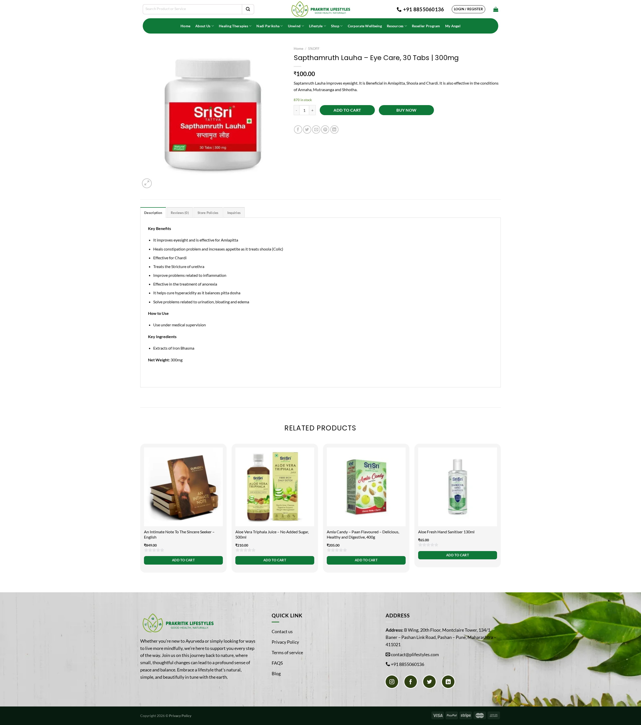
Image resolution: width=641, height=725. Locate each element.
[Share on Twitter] (307, 129)
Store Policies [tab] (208, 213)
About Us (202, 26)
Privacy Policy (285, 642)
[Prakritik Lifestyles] (320, 9)
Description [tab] (153, 213)
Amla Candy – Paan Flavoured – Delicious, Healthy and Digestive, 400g (363, 534)
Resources (395, 26)
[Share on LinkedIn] (334, 129)
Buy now (406, 110)
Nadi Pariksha (267, 26)
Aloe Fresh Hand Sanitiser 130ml (446, 531)
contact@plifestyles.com (415, 654)
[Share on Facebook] (298, 129)
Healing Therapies (233, 26)
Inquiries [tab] (234, 213)
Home (185, 26)
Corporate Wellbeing (365, 26)
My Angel (452, 26)
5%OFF (313, 49)
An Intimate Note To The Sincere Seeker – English (179, 534)
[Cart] (495, 9)
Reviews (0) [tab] (180, 213)
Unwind (294, 26)
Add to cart (347, 110)
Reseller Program (426, 26)
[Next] (500, 511)
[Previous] (140, 511)
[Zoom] (147, 183)
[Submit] (248, 9)
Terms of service (287, 652)
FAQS (277, 663)
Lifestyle (316, 26)
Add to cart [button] (183, 560)
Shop (335, 26)
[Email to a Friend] (316, 129)
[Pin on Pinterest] (325, 129)
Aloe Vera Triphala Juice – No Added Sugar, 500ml (272, 534)
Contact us (282, 631)
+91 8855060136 (407, 664)
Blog (276, 673)
